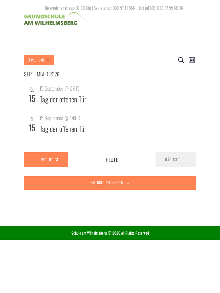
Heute (112, 159)
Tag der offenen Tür (63, 99)
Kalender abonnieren (107, 182)
